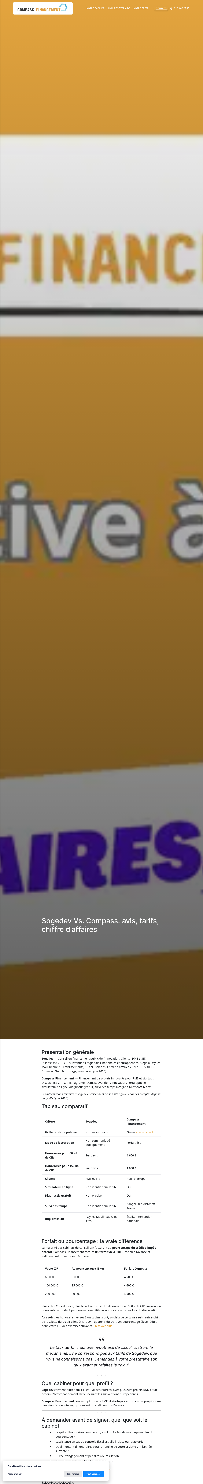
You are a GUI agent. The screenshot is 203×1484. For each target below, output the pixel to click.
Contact (161, 8)
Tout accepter (93, 1474)
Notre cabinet (95, 8)
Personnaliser (15, 1474)
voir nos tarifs (145, 1132)
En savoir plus (102, 1326)
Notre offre (140, 8)
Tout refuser (73, 1474)
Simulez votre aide (118, 8)
